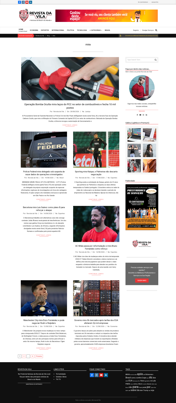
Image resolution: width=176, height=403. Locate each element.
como (133, 378)
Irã (151, 381)
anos (127, 374)
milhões (135, 384)
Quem (152, 387)
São (138, 390)
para (135, 387)
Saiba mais (141, 280)
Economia (113, 326)
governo (147, 381)
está (126, 381)
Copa (144, 378)
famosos (135, 381)
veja (152, 390)
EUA (130, 380)
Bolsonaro (149, 374)
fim (139, 381)
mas (131, 384)
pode (144, 387)
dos (154, 378)
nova (155, 384)
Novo (126, 387)
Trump (145, 390)
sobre (133, 390)
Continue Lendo (70, 125)
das (148, 378)
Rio (155, 387)
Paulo (140, 387)
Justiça (87, 112)
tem (141, 390)
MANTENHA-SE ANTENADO (34, 384)
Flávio (142, 381)
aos (135, 374)
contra (138, 378)
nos (153, 384)
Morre (140, 384)
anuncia (132, 374)
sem (126, 390)
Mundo (149, 384)
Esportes (114, 178)
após (140, 374)
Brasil (61, 178)
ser (129, 390)
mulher (145, 384)
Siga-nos (142, 111)
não (130, 387)
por (148, 386)
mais (127, 383)
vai (149, 390)
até (144, 374)
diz (150, 377)
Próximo (39, 356)
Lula (154, 381)
